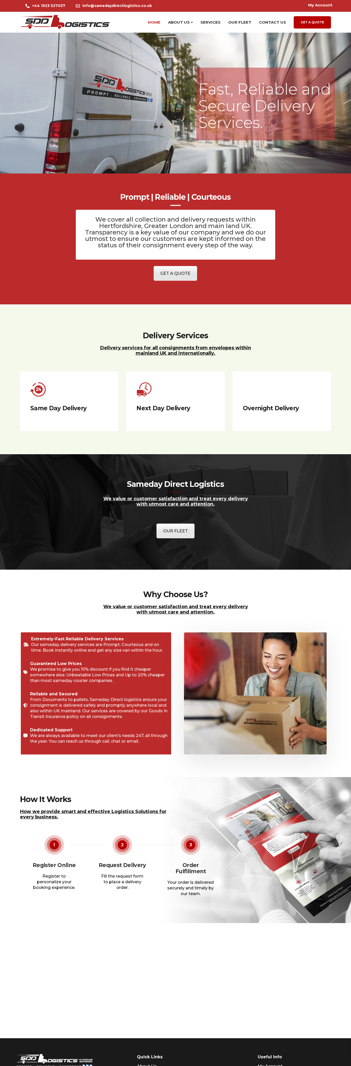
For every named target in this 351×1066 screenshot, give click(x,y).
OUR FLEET (175, 531)
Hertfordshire (120, 226)
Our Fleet (239, 22)
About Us (179, 22)
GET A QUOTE (175, 273)
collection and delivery (170, 219)
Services (210, 22)
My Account (320, 5)
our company (199, 232)
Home (154, 22)
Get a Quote (312, 22)
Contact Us (272, 22)
